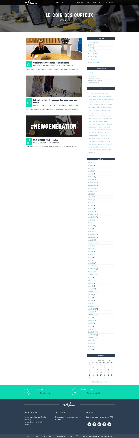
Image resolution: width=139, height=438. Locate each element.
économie (107, 110)
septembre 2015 (92, 315)
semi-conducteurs (100, 141)
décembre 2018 (92, 234)
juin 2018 (90, 251)
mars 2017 (90, 286)
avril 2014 (90, 349)
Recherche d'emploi (94, 136)
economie (102, 110)
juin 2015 (90, 323)
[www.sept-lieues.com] (31, 2)
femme (109, 116)
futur (99, 118)
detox (90, 107)
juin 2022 (90, 200)
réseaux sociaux (99, 138)
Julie (36, 143)
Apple (96, 93)
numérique (94, 132)
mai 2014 (90, 346)
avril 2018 (90, 257)
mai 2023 (90, 168)
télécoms (108, 147)
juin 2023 (90, 165)
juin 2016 (90, 295)
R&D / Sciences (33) (93, 54)
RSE (111, 138)
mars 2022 (90, 205)
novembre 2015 (92, 309)
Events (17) (91, 48)
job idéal (98, 124)
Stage (108, 144)
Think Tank (96, 150)
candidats (99, 99)
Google (110, 118)
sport (104, 144)
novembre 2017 (92, 269)
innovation (100, 121)
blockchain (108, 96)
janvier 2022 (91, 211)
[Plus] (76, 69)
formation (95, 118)
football (90, 118)
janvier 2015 (91, 329)
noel (89, 132)
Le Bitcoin (90, 72)
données (109, 107)
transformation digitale (106, 150)
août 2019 (90, 229)
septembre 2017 (92, 274)
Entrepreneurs (108, 113)
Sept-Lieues (108, 141)
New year (103, 130)
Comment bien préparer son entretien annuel (51, 63)
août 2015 (90, 318)
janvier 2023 (91, 180)
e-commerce (96, 110)
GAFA (102, 118)
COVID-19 (91, 104)
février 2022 (91, 208)
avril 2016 (90, 298)
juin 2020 (90, 220)
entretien (96, 116)
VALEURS (104, 2)
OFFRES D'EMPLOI (60, 2)
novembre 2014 (92, 335)
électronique (91, 113)
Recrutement (53, 105)
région (90, 138)
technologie (102, 147)
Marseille (100, 127)
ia (96, 121)
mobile (90, 130)
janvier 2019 (91, 231)
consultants (110, 99)
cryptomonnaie (97, 104)
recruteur (110, 136)
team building (96, 147)
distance (104, 107)
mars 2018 (90, 260)
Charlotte (37, 65)
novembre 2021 (92, 217)
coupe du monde (105, 102)
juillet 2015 (91, 320)
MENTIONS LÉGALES (60, 436)
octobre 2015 (91, 312)
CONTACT (112, 2)
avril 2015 (90, 326)
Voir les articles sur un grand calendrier (101, 382)
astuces (106, 93)
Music (98, 130)
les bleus (102, 124)
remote (93, 138)
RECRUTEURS (96, 2)
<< (92, 360)
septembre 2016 (92, 292)
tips (100, 150)
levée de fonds (109, 124)
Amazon (92, 93)
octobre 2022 (91, 188)
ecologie (90, 110)
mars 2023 (90, 174)
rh (104, 138)
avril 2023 (90, 171)
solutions (100, 144)
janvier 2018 (91, 266)
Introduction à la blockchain (95, 81)
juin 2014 (90, 343)
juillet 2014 (91, 341)
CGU (71, 436)
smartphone (94, 144)
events (100, 116)
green (90, 121)
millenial (108, 127)
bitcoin (103, 96)
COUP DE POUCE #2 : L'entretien (45, 140)
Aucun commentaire (68, 65)
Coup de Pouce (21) (93, 42)
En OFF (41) (91, 45)
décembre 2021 (92, 214)
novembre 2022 (92, 185)
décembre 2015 (92, 306)
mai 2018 (90, 254)
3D (89, 93)
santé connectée (92, 141)
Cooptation (91, 102)
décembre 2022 (92, 183)
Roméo (37, 105)
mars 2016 (90, 300)
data (105, 104)
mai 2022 (90, 203)
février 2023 (91, 177)
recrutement (103, 136)
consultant (104, 99)
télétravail (91, 150)
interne (105, 121)
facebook (105, 116)
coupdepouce (97, 102)
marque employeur (93, 127)
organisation (100, 132)
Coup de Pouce (46, 65)
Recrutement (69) (92, 56)
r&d (108, 132)
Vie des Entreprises (56, 65)
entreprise (91, 116)
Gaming (106, 118)
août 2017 (90, 277)
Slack (90, 144)
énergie (102, 113)
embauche (97, 113)
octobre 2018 (91, 240)
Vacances (91, 152)
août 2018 (90, 246)
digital (93, 107)
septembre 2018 (92, 243)
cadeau (94, 99)
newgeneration (109, 130)
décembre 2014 (92, 332)
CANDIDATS (88, 2)
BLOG (28, 436)
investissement (92, 124)
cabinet (90, 99)
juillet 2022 (91, 197)
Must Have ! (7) (92, 51)
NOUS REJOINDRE (47, 436)
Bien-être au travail (92, 96)
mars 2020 (90, 223)
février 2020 (91, 226)
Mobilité (94, 130)
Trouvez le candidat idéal (93, 393)
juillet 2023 (91, 162)
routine (107, 138)
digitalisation (99, 107)
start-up (90, 147)
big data (99, 96)
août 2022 (90, 194)
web (94, 152)
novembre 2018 (92, 237)
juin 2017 (90, 283)
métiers (104, 127)
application (101, 93)
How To (93, 121)
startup (111, 144)
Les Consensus (92, 76)
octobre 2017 (91, 272)
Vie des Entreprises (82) (94, 62)
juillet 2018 (91, 249)
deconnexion (109, 104)
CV (102, 104)
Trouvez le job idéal (45, 393)
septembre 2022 (92, 191)
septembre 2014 (92, 338)
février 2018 (91, 263)
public (105, 132)
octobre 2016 (91, 289)
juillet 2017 (91, 280)
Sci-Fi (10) (92, 59)
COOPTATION (79, 2)
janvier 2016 (91, 303)
